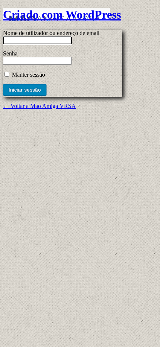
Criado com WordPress (62, 14)
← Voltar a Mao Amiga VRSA (39, 106)
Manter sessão (27, 74)
